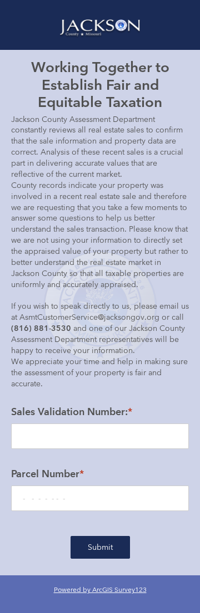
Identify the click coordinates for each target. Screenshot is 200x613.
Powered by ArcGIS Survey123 (100, 589)
